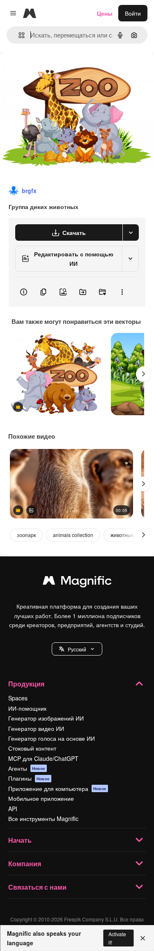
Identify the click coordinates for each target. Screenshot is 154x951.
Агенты (26, 768)
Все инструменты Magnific (43, 818)
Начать (20, 840)
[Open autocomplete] (18, 35)
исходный (55, 70)
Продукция (26, 683)
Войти (133, 13)
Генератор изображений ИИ (46, 718)
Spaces (18, 698)
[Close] (142, 938)
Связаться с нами (37, 887)
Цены (105, 13)
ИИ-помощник (27, 708)
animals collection (73, 534)
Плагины (29, 778)
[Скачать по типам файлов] (130, 232)
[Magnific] (77, 582)
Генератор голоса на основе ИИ (51, 738)
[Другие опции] (122, 292)
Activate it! (117, 937)
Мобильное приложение (41, 798)
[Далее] (143, 374)
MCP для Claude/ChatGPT (43, 758)
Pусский (77, 649)
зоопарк (26, 534)
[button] (77, 649)
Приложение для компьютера (57, 788)
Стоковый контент (32, 748)
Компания (24, 863)
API (12, 809)
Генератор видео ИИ (36, 728)
